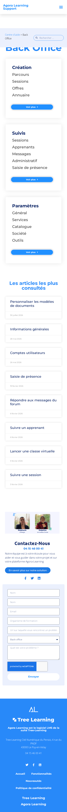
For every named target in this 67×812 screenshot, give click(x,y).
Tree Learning (33, 798)
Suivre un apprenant (27, 428)
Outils (17, 240)
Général (19, 213)
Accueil (20, 773)
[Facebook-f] (25, 578)
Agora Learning (33, 804)
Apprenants (23, 147)
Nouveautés (33, 780)
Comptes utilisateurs (27, 353)
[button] (61, 7)
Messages (21, 154)
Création (21, 67)
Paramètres (25, 205)
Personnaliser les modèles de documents (32, 303)
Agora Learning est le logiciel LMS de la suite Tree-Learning (33, 729)
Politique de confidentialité (33, 788)
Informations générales (29, 329)
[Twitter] (32, 578)
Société (19, 233)
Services (20, 219)
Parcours (20, 74)
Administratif (24, 160)
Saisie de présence (29, 167)
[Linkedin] (39, 578)
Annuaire (21, 95)
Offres (18, 88)
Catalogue (22, 226)
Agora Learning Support (15, 7)
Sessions (20, 81)
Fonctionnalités (41, 773)
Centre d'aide (12, 34)
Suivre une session (25, 475)
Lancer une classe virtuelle (32, 451)
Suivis (18, 133)
